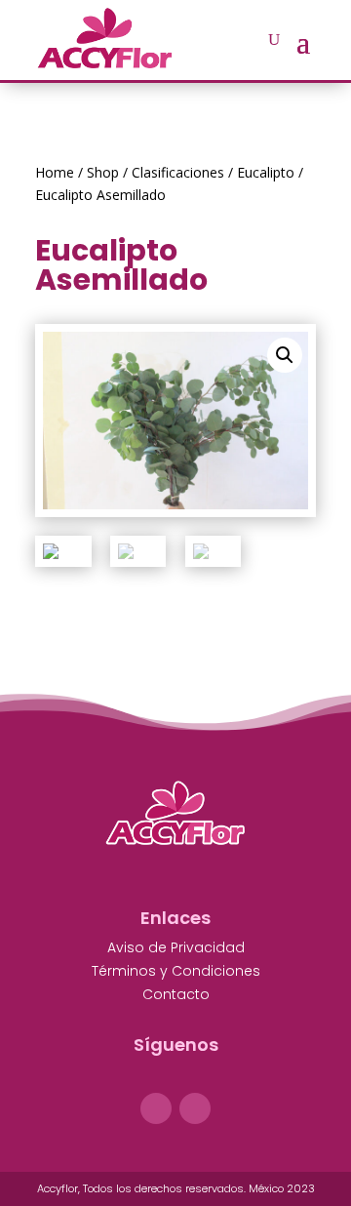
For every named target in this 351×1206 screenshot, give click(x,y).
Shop (103, 172)
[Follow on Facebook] (156, 1108)
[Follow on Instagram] (195, 1108)
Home (54, 172)
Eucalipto (265, 172)
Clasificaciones (178, 172)
